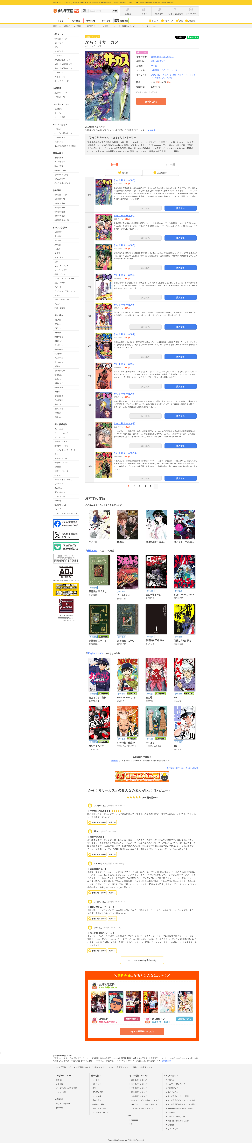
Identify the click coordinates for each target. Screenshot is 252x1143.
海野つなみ (59, 337)
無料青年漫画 (60, 212)
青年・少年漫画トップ (63, 68)
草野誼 (57, 366)
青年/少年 (106, 21)
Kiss (56, 454)
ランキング (168, 21)
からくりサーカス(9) (124, 423)
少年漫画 (58, 245)
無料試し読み (151, 101)
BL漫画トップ (60, 77)
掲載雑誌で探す (61, 170)
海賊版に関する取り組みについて (66, 581)
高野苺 (57, 392)
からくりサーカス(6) (124, 334)
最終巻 (125, 172)
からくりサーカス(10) (125, 453)
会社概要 (171, 1125)
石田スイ (58, 328)
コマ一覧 (170, 164)
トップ (60, 21)
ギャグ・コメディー (62, 270)
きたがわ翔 (59, 358)
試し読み (145, 208)
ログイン (58, 113)
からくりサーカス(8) (124, 393)
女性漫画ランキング (139, 1084)
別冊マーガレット (62, 471)
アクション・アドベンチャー (66, 291)
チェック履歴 (60, 117)
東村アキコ (59, 404)
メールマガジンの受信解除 (66, 1088)
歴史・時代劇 (60, 283)
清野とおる (59, 383)
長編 (174, 75)
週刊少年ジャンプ (62, 446)
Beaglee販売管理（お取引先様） (181, 1108)
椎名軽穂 (58, 375)
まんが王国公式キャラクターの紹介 (182, 1100)
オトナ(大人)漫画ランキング (142, 1108)
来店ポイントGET (62, 93)
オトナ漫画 (59, 257)
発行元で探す (60, 179)
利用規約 (171, 1113)
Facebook (135, 1120)
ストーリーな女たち (62, 433)
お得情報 (59, 1108)
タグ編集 (151, 130)
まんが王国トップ (62, 1067)
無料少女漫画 (60, 208)
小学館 (154, 66)
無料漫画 (124, 21)
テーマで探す (60, 162)
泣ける (123, 130)
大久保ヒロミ (60, 345)
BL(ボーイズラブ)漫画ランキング (144, 1104)
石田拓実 (58, 333)
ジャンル (155, 21)
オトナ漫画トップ (62, 81)
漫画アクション (61, 505)
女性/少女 (90, 21)
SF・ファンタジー (62, 300)
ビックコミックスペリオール (66, 513)
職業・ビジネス (61, 274)
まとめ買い (162, 172)
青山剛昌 (58, 320)
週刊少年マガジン (62, 458)
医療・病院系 (60, 308)
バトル (181, 75)
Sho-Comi (59, 488)
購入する (180, 208)
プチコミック (60, 437)
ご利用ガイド (60, 138)
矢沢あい (58, 417)
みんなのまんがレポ (62, 183)
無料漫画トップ (61, 39)
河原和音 (58, 354)
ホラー (57, 295)
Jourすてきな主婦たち (63, 480)
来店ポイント (193, 21)
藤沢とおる (59, 409)
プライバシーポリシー (176, 1117)
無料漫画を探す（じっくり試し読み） (183, 768)
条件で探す (59, 158)
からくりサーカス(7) (124, 364)
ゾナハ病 (113, 130)
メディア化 (167, 78)
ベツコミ (58, 475)
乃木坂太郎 (59, 400)
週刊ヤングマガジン (62, 442)
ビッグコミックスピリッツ (65, 450)
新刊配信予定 (60, 51)
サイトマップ (173, 1129)
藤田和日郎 (162, 57)
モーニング (59, 484)
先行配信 (76, 21)
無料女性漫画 (60, 203)
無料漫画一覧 (60, 199)
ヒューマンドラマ (62, 266)
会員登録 (58, 109)
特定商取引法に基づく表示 (178, 1121)
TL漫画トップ (60, 73)
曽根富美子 (59, 387)
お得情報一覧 (60, 97)
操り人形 (91, 130)
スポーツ (58, 287)
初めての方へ (60, 142)
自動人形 (102, 130)
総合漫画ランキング (139, 1080)
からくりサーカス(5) (124, 304)
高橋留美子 (59, 396)
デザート (58, 501)
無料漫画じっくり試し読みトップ (90, 1067)
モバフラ (58, 509)
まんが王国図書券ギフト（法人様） (182, 1104)
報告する (112, 822)
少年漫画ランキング (139, 1096)
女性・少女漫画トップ (63, 64)
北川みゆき (59, 362)
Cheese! (58, 467)
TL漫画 (57, 249)
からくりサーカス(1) (124, 180)
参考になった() (99, 822)
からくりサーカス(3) (124, 245)
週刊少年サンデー (62, 492)
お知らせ (58, 129)
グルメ (57, 304)
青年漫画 (58, 240)
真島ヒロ (58, 413)
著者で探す (59, 166)
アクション (156, 75)
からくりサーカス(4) (124, 275)
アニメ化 (167, 75)
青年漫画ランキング (139, 1092)
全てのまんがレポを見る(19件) (142, 960)
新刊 (181, 21)
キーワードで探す (62, 175)
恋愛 (56, 262)
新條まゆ (58, 379)
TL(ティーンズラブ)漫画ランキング (145, 1100)
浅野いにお (59, 324)
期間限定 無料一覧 (62, 220)
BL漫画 (57, 253)
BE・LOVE (59, 429)
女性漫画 (58, 232)
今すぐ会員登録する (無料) (142, 1031)
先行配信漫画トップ (62, 60)
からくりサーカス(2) (124, 215)
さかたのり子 (60, 371)
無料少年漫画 (60, 216)
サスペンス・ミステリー (64, 279)
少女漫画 (58, 236)
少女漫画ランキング (139, 1088)
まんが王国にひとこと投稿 (65, 146)
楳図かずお (59, 341)
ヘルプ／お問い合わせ (63, 133)
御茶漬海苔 (59, 349)
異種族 (157, 78)
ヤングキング (60, 496)
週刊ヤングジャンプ (62, 463)
